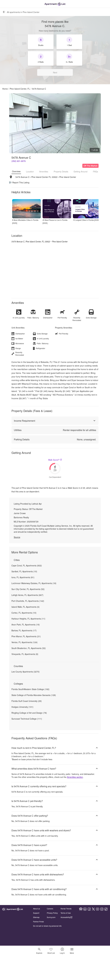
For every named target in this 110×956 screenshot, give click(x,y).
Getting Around (80, 171)
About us (36, 908)
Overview (16, 171)
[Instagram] (102, 909)
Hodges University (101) (22, 706)
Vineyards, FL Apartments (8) (24, 654)
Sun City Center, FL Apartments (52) (28, 589)
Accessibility (65, 917)
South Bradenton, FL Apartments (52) (28, 648)
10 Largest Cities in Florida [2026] (86, 220)
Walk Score (53, 459)
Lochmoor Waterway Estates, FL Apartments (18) (33, 583)
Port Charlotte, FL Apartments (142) (27, 600)
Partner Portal (38, 921)
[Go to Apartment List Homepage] (55, 4)
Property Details (61, 171)
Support (36, 913)
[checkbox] (41, 41)
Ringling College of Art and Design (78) (29, 712)
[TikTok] (106, 909)
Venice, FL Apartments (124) (24, 642)
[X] (93, 909)
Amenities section (75, 777)
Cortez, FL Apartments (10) (23, 612)
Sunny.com (51, 917)
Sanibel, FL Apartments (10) (24, 571)
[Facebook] (89, 909)
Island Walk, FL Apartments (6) (25, 606)
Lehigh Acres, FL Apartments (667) (27, 595)
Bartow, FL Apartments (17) (24, 630)
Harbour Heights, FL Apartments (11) (28, 618)
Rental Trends (66, 908)
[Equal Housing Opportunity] (80, 909)
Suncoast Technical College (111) (26, 718)
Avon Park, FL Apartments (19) (25, 624)
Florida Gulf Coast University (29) (26, 701)
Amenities (43, 171)
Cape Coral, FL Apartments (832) (26, 565)
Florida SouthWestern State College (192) (30, 689)
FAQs (95, 171)
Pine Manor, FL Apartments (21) (26, 636)
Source (17, 537)
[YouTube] (97, 909)
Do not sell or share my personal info (47, 926)
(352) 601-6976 (18, 161)
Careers (50, 908)
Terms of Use (66, 913)
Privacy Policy (52, 913)
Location (30, 171)
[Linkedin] (85, 909)
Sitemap (36, 917)
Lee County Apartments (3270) (25, 671)
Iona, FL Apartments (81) (22, 577)
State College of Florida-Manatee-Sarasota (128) (33, 695)
